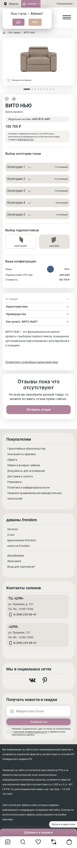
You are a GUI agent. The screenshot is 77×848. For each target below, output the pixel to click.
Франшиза (14, 561)
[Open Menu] (67, 17)
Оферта (12, 459)
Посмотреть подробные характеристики (31, 362)
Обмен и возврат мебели (23, 465)
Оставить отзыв (38, 410)
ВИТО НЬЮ (29, 32)
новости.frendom (18, 545)
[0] (54, 843)
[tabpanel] (37, 347)
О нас (11, 534)
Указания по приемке (21, 454)
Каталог (12, 529)
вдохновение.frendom (21, 540)
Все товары (15, 32)
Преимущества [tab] (16, 314)
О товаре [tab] (12, 299)
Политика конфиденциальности (28, 487)
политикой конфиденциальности (30, 732)
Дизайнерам (15, 555)
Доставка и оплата (20, 476)
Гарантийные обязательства (26, 448)
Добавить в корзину (38, 832)
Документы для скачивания (26, 470)
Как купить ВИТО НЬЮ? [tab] (22, 321)
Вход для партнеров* (21, 566)
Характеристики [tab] (17, 306)
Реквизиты (14, 482)
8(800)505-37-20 (25, 139)
